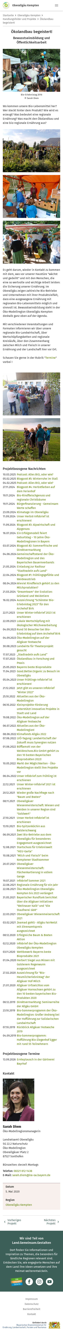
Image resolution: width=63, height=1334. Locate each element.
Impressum (31, 1299)
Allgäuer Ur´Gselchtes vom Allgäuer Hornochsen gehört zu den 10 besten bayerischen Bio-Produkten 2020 (37, 992)
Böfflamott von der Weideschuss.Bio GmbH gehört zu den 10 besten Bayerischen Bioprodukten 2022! (38, 753)
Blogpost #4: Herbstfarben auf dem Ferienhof (36, 489)
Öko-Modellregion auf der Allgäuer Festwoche (33, 640)
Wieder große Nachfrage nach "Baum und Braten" (35, 795)
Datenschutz (31, 1304)
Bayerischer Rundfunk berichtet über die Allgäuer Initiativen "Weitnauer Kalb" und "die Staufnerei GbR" (37, 904)
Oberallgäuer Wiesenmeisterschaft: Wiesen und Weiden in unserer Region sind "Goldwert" (38, 807)
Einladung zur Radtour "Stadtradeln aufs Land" (32, 568)
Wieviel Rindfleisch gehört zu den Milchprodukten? (38, 585)
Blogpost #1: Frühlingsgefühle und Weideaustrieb (38, 577)
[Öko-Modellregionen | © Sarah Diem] (31, 242)
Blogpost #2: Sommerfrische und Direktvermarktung (37, 548)
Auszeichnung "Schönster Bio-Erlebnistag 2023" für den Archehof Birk (35, 604)
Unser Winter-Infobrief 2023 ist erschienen (36, 614)
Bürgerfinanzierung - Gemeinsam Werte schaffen (37, 506)
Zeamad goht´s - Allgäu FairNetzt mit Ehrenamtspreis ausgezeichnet (37, 927)
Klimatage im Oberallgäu (32, 512)
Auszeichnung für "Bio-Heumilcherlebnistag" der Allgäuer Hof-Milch (33, 977)
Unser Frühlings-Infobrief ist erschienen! (34, 681)
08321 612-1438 (23, 1171)
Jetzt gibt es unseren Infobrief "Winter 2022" (35, 690)
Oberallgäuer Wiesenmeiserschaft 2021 (38, 916)
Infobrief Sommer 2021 (31, 880)
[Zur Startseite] (7, 5)
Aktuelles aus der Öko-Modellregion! (31, 728)
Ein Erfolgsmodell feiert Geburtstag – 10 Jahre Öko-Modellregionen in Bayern (33, 537)
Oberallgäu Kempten (29, 15)
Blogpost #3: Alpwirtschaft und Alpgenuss (36, 527)
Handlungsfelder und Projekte (19, 19)
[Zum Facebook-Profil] (29, 1281)
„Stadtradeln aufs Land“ (32, 654)
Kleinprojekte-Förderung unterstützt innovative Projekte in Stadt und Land (38, 709)
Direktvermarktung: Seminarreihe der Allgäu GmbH (38, 1004)
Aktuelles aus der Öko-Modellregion (31, 698)
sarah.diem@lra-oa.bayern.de (31, 1175)
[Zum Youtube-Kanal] (49, 1281)
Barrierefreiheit (31, 1309)
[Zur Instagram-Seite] (39, 1281)
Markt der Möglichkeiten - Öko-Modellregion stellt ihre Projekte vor (37, 767)
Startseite (8, 15)
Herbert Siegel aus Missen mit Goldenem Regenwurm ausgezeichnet (36, 964)
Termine (50, 357)
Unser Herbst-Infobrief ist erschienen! (33, 518)
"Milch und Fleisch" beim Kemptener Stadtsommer (33, 857)
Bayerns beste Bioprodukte (34, 667)
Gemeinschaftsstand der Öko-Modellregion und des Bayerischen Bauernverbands (35, 558)
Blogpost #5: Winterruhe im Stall (37, 478)
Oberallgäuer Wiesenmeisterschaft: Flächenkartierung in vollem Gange (34, 870)
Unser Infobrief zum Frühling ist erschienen (37, 778)
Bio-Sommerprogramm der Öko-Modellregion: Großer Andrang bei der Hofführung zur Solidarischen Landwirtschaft (38, 1017)
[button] (56, 5)
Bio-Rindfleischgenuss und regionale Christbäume (33, 497)
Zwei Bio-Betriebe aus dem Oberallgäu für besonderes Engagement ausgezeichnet (34, 839)
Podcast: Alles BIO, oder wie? (35, 474)
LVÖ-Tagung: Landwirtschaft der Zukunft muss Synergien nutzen (37, 740)
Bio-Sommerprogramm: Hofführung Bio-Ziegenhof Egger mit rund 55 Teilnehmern (37, 1040)
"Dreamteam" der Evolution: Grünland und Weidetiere (34, 594)
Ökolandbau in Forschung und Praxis (35, 661)
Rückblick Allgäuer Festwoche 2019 (35, 1029)
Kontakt (31, 1314)
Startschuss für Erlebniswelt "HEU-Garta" (34, 849)
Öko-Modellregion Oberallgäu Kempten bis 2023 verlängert (35, 891)
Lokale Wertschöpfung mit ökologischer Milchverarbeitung (37, 623)
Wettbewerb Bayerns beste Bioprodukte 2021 (34, 954)
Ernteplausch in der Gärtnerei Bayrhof (36, 1061)
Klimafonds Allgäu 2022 (31, 734)
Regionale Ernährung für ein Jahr (37, 884)
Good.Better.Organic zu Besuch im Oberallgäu (38, 673)
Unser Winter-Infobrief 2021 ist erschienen (36, 786)
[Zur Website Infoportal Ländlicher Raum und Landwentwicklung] (16, 1281)
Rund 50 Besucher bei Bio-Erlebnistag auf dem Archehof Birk (38, 631)
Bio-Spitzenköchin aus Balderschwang (31, 828)
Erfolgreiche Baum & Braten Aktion (34, 937)
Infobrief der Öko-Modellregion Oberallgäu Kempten (36, 945)
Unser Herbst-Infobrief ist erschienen (33, 820)
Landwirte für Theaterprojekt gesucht (35, 648)
